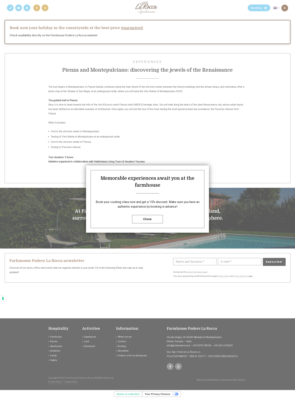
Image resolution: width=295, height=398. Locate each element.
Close (147, 219)
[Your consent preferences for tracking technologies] (3, 298)
